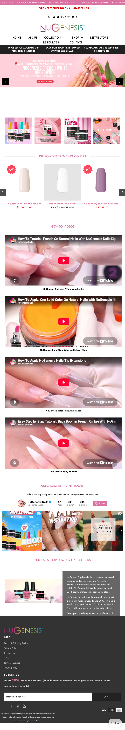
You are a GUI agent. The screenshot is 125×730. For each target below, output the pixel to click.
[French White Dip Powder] (62, 182)
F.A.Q (6, 658)
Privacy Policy (10, 648)
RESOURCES (51, 42)
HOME (17, 37)
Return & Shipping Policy (16, 643)
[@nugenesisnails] (21, 503)
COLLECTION (52, 37)
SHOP (75, 37)
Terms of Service (12, 662)
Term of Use (9, 653)
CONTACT (76, 42)
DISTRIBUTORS (99, 37)
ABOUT (32, 37)
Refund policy (10, 667)
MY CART (69, 17)
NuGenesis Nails (27, 728)
